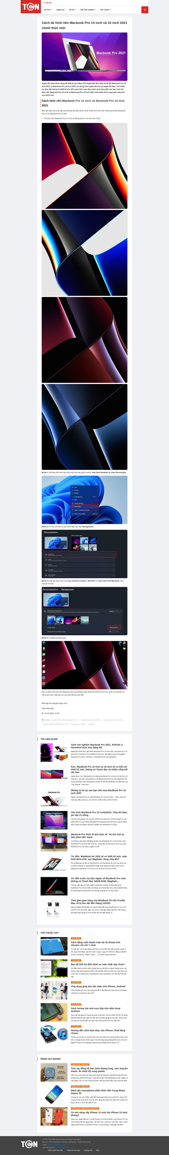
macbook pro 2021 (78, 724)
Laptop (91, 724)
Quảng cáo (88, 1150)
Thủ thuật (104, 10)
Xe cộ (71, 10)
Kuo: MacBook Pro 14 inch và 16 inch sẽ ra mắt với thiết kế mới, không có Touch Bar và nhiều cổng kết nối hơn (99, 769)
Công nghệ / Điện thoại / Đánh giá (85, 1108)
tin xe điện (69, 1147)
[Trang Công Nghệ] (29, 1144)
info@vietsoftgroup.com (56, 1145)
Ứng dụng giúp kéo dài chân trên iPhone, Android (98, 986)
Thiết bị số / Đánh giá (80, 1064)
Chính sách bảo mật (55, 1150)
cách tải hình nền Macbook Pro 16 (55, 724)
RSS (97, 1150)
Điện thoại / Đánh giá (80, 1086)
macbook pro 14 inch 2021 (90, 720)
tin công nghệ (60, 1147)
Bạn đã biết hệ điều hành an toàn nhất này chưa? (98, 964)
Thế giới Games (87, 10)
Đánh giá (60, 10)
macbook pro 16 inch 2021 (113, 720)
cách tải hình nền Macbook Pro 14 (65, 720)
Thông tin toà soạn (73, 1150)
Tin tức (47, 10)
